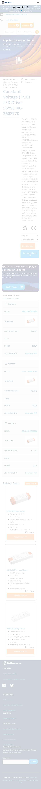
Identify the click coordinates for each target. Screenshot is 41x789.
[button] (38, 2)
